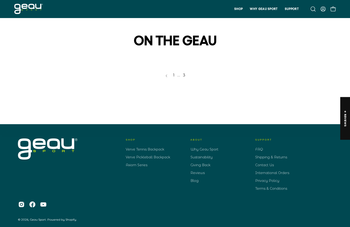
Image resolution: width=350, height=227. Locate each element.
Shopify (70, 219)
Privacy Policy (267, 181)
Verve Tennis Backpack (145, 149)
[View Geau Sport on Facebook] (32, 204)
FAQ (259, 149)
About (196, 139)
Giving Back (200, 165)
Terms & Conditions (271, 188)
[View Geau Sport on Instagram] (21, 204)
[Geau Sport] (28, 9)
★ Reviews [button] (345, 118)
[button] (238, 9)
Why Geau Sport (204, 149)
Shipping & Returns (271, 157)
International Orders (272, 173)
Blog (194, 181)
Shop (130, 139)
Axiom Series (136, 165)
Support (263, 139)
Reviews (197, 173)
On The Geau (175, 40)
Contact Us (264, 165)
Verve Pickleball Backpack (148, 157)
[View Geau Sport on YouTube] (43, 204)
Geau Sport (38, 219)
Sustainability (201, 157)
